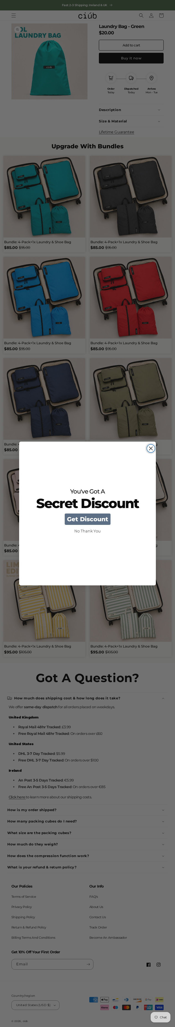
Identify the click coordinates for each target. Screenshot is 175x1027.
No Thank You (87, 531)
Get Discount (87, 519)
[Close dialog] (151, 448)
